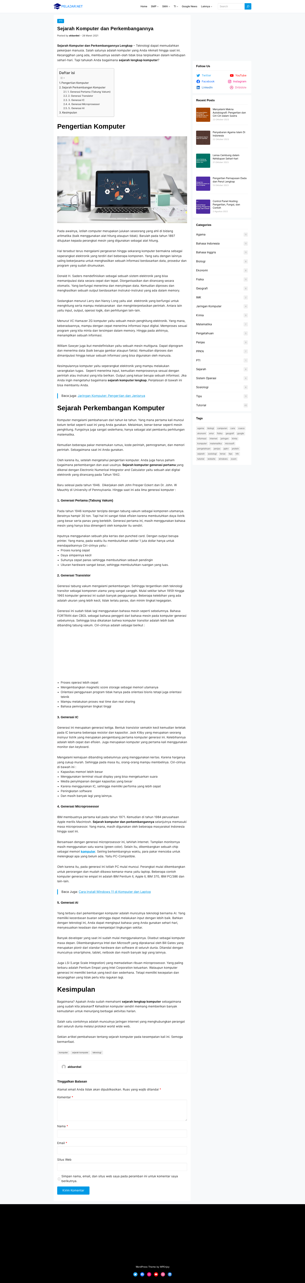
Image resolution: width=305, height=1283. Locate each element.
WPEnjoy (164, 1266)
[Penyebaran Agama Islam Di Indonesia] (203, 138)
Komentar (65, 1097)
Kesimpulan (69, 112)
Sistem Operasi (206, 378)
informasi (201, 438)
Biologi (200, 261)
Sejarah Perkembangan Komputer (84, 87)
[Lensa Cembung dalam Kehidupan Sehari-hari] (203, 161)
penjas (217, 448)
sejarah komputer (80, 1052)
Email (62, 1143)
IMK (198, 297)
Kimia (200, 315)
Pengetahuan (205, 333)
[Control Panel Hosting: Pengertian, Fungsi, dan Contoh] (203, 207)
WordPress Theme (146, 1266)
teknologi (97, 1052)
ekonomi (201, 433)
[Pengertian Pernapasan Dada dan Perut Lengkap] (203, 184)
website (211, 458)
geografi (230, 433)
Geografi (202, 288)
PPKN (200, 351)
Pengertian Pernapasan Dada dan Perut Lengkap (230, 180)
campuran (222, 428)
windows (223, 458)
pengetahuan (203, 448)
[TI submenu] (177, 6)
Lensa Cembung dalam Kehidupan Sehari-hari (226, 157)
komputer (63, 1052)
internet (213, 438)
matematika (216, 443)
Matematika (204, 324)
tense (222, 453)
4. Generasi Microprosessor (84, 104)
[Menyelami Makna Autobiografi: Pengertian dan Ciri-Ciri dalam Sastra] (203, 115)
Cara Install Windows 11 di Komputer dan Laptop (115, 892)
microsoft (229, 443)
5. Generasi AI (76, 108)
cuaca (241, 428)
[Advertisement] (122, 654)
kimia (234, 438)
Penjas (200, 342)
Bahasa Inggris (206, 252)
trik (237, 453)
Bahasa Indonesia (208, 243)
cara (233, 428)
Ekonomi (202, 270)
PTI (60, 21)
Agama (200, 234)
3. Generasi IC (76, 100)
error (211, 433)
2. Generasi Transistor (80, 95)
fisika (219, 433)
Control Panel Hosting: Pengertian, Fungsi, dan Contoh (226, 204)
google (240, 433)
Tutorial (201, 405)
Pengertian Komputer (75, 82)
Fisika (200, 279)
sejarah (201, 453)
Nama (62, 1126)
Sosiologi (202, 387)
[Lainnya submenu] (211, 6)
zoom (233, 458)
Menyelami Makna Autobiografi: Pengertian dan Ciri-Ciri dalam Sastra (229, 112)
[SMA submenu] (169, 6)
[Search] (248, 6)
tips (230, 453)
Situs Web (64, 1159)
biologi (210, 428)
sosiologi (212, 453)
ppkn (226, 448)
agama (200, 428)
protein (235, 448)
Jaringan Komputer (209, 306)
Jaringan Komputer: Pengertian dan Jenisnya (111, 396)
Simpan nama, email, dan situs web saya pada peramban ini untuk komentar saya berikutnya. (119, 1178)
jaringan (225, 438)
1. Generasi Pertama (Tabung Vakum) (89, 91)
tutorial (200, 458)
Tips (199, 396)
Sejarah (201, 369)
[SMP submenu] (158, 6)
